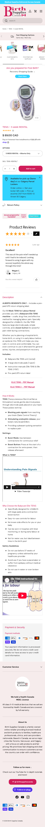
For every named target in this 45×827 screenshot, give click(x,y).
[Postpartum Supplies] (28, 48)
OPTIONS (6, 148)
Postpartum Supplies (27, 58)
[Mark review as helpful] (37, 280)
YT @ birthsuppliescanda (22, 782)
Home (4, 29)
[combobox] (22, 20)
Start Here (22, 76)
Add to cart (30, 169)
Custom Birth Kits (12, 58)
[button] (31, 233)
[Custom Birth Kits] (12, 48)
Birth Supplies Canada (15, 821)
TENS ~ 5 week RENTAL (16, 29)
